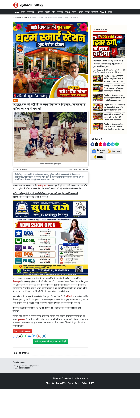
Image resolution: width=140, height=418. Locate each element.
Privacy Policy (81, 383)
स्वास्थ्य (67, 12)
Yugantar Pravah (67, 378)
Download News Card (22, 331)
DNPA (91, 383)
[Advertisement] (61, 403)
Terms (70, 383)
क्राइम (23, 12)
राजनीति (40, 12)
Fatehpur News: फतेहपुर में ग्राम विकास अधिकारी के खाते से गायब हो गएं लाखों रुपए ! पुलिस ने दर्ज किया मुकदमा (108, 63)
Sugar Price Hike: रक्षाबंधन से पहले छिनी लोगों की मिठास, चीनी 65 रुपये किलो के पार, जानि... (114, 107)
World (103, 12)
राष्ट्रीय (47, 12)
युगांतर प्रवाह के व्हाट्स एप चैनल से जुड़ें (50, 341)
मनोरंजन (60, 12)
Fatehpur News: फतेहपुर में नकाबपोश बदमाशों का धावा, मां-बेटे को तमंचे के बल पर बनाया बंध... (114, 97)
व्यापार (87, 12)
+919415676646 (24, 368)
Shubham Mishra (21, 169)
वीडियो (110, 12)
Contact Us (61, 383)
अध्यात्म (80, 12)
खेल (53, 12)
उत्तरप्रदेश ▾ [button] (31, 12)
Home (16, 12)
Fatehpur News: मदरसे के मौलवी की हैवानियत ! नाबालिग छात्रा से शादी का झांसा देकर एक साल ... (114, 127)
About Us (50, 383)
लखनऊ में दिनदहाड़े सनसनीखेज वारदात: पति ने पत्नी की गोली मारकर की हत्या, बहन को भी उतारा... (113, 117)
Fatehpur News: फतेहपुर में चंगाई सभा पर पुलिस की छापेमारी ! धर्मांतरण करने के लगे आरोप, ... (114, 78)
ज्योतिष (74, 12)
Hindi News (17, 17)
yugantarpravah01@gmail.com (28, 366)
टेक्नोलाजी (95, 12)
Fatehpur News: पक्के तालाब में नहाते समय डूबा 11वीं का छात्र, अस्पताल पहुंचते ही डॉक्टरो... (114, 88)
